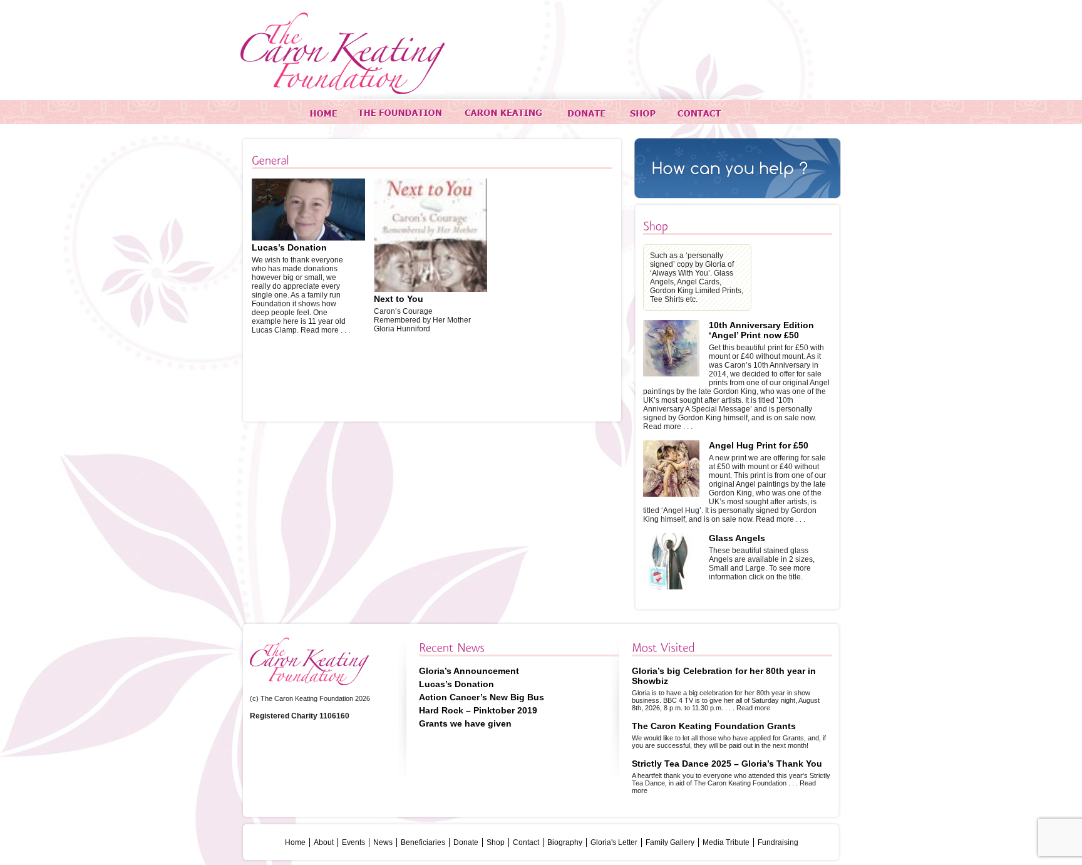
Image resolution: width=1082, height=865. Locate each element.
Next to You (398, 299)
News (383, 842)
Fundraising (778, 842)
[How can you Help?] (738, 168)
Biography (564, 842)
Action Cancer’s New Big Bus (481, 697)
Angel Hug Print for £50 (758, 445)
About (324, 842)
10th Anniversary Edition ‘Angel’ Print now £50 (761, 330)
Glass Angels (737, 538)
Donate (465, 842)
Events (353, 842)
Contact (526, 842)
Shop (496, 842)
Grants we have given (465, 723)
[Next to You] (430, 289)
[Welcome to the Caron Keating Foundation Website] (342, 53)
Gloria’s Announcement (469, 671)
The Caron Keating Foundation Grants (714, 726)
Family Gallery (670, 842)
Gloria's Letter (613, 842)
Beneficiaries (423, 842)
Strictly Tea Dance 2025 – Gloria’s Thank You (727, 764)
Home (295, 842)
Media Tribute (726, 842)
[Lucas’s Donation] (308, 238)
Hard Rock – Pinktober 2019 (478, 710)
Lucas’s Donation (289, 247)
